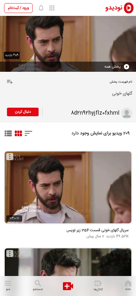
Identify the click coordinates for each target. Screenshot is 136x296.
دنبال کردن (23, 112)
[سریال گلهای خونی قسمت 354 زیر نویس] (68, 187)
